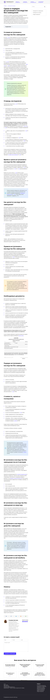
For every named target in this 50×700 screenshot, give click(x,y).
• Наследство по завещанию (38, 10)
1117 (19, 168)
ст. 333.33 (24, 452)
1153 (13, 256)
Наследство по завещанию (41, 686)
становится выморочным (22, 474)
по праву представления (13, 154)
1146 (20, 154)
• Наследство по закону (37, 12)
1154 (24, 167)
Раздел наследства (40, 691)
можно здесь (21, 335)
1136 (21, 412)
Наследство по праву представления (39, 665)
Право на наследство (40, 690)
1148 (8, 65)
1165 (13, 391)
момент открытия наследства (16, 478)
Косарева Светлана (13, 620)
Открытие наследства (40, 689)
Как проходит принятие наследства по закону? (10, 665)
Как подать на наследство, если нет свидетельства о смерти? (39, 674)
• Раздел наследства (36, 14)
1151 (14, 194)
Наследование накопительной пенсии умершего (25, 674)
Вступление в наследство (41, 685)
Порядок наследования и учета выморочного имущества (25, 665)
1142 (26, 130)
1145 (19, 137)
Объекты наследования (41, 688)
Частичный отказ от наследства (10, 674)
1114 (15, 168)
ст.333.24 (15, 420)
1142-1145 (25, 126)
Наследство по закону (41, 687)
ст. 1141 (8, 37)
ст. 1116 (15, 103)
